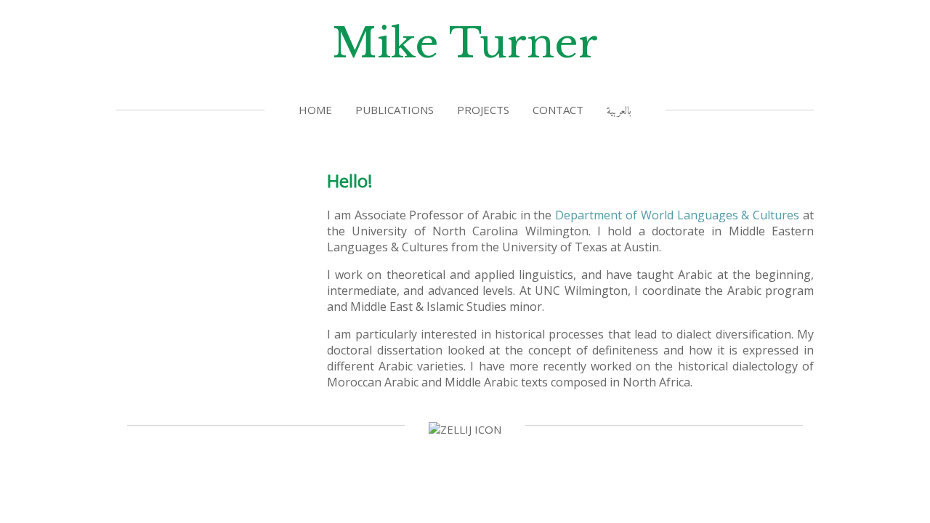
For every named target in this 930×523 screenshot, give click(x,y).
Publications (394, 109)
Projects (483, 109)
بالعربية (619, 111)
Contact (558, 109)
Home (315, 109)
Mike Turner (465, 43)
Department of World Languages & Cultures (677, 215)
